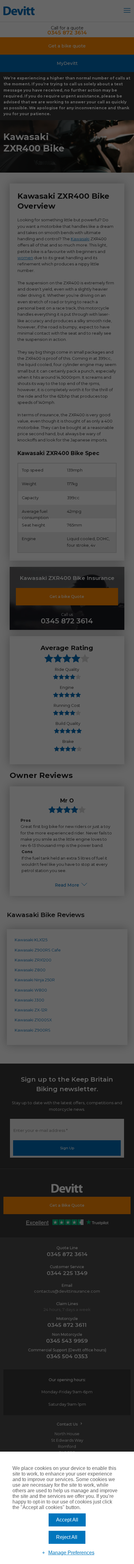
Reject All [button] (66, 1537)
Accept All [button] (67, 1519)
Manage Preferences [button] (71, 1552)
